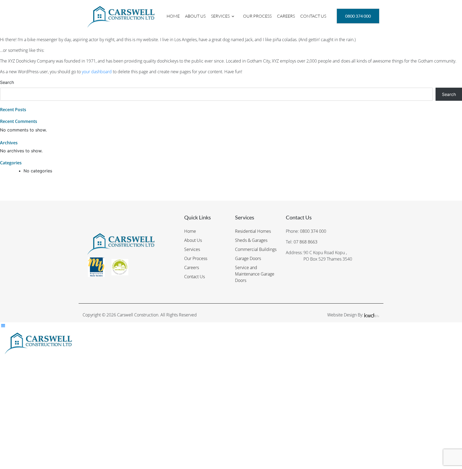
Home (173, 16)
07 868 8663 (305, 242)
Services (220, 16)
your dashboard (97, 72)
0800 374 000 (313, 231)
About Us (195, 16)
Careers (286, 16)
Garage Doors (248, 258)
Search (7, 82)
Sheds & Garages (251, 240)
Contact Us (313, 16)
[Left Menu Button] (3, 325)
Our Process (257, 16)
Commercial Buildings (255, 249)
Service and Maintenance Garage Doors (254, 274)
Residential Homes (253, 231)
